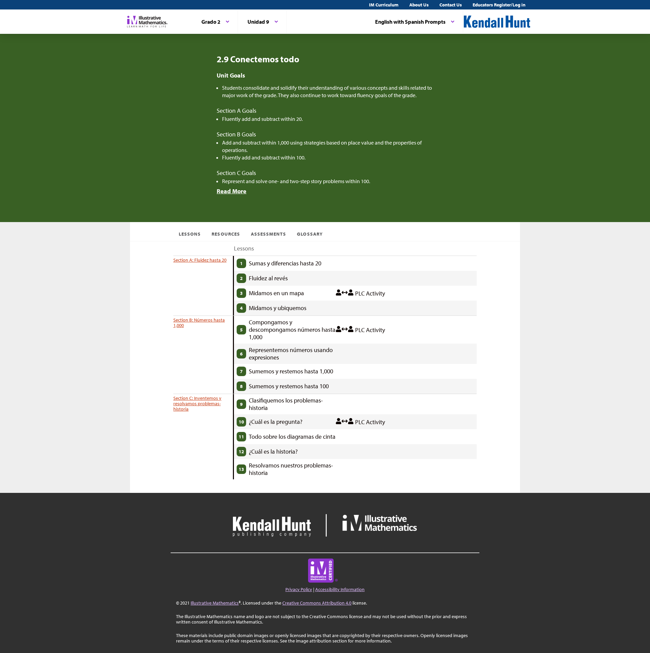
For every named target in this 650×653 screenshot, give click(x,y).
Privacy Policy (298, 589)
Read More (231, 191)
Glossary (309, 234)
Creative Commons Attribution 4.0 (316, 603)
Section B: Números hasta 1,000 (199, 322)
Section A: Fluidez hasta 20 (199, 260)
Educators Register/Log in (499, 5)
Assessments (268, 234)
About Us (419, 5)
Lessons (190, 234)
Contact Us (450, 5)
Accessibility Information (340, 589)
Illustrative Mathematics (215, 603)
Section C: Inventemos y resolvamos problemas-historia (197, 403)
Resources (226, 234)
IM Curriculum (383, 5)
